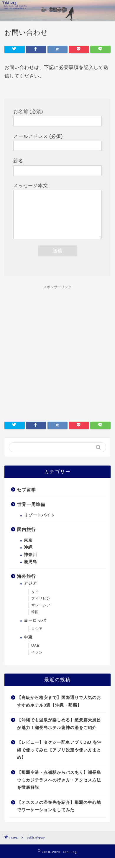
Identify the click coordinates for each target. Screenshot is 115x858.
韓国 (35, 612)
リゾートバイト (39, 515)
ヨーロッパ (35, 620)
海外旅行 (26, 576)
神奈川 (30, 554)
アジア (30, 583)
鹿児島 (30, 562)
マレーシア (40, 605)
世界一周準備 (31, 504)
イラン (37, 652)
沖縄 (28, 547)
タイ (35, 592)
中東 (28, 637)
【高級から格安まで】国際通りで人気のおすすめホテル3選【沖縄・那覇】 (59, 701)
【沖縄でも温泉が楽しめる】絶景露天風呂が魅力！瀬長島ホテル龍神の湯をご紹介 (59, 724)
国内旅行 (26, 529)
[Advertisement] (57, 349)
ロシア (37, 629)
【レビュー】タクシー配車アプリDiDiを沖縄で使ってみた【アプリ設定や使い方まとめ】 (59, 750)
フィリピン (40, 598)
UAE (35, 646)
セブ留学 (26, 489)
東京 (28, 540)
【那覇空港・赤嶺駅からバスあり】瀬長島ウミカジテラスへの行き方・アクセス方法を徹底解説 (59, 780)
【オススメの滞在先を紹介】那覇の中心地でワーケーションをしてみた (59, 806)
